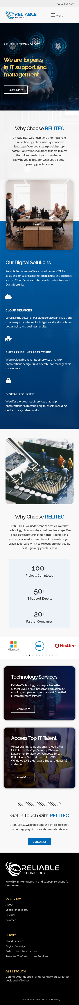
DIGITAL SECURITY (20, 394)
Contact (11, 920)
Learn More (23, 708)
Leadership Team (17, 909)
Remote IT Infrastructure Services (27, 956)
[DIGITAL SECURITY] (8, 380)
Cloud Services (15, 941)
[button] (57, 15)
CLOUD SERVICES (19, 310)
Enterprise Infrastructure (21, 951)
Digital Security (15, 946)
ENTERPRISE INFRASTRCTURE (28, 352)
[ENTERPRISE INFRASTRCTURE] (8, 338)
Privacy (10, 915)
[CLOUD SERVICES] (8, 297)
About (9, 904)
